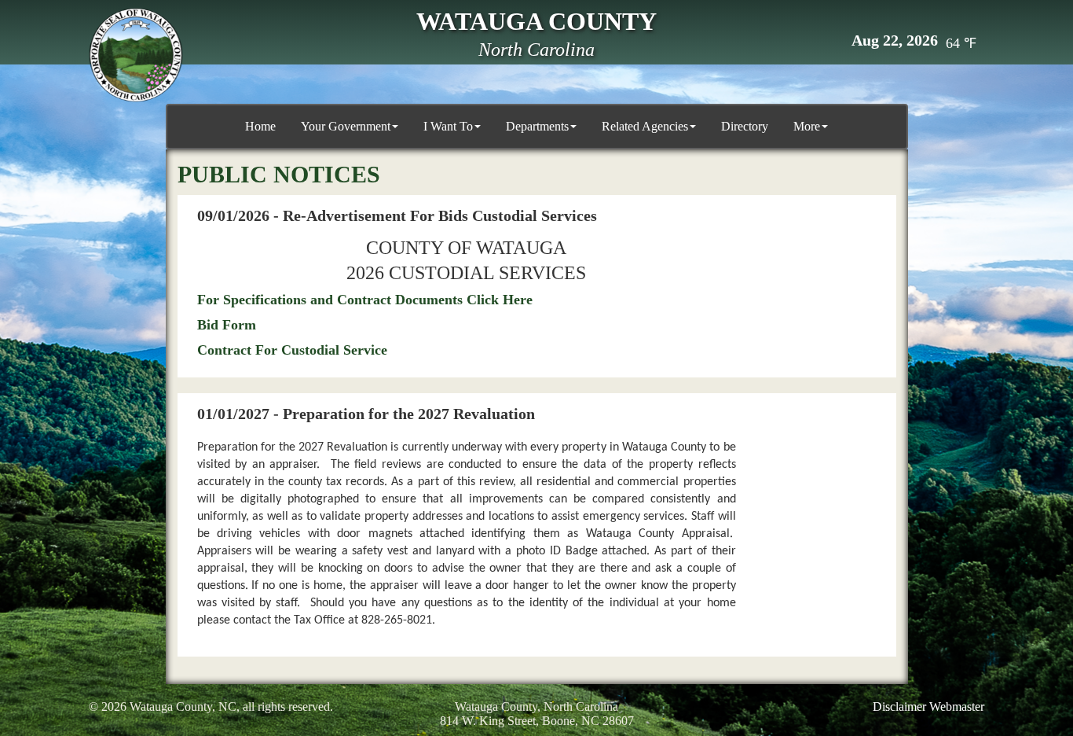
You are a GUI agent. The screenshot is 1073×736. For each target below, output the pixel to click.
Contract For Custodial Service (292, 350)
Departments (537, 126)
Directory (744, 126)
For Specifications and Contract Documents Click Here (365, 299)
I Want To (448, 126)
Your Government (345, 126)
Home (260, 126)
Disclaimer (899, 706)
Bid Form (226, 325)
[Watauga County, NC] (136, 55)
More (806, 126)
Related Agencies (645, 126)
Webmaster (956, 706)
